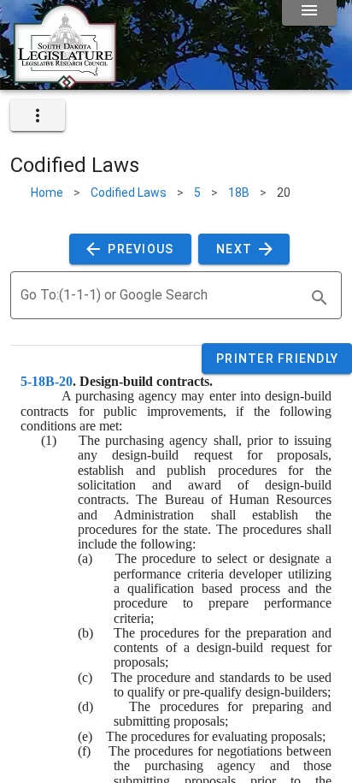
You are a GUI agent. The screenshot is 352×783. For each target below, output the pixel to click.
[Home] (65, 83)
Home (47, 192)
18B (238, 192)
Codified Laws (129, 192)
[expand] (37, 115)
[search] (319, 298)
